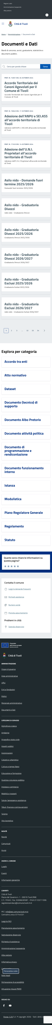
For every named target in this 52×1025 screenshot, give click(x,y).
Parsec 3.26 (8, 1016)
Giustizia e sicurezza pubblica (12, 780)
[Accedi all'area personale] (47, 15)
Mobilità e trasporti (9, 793)
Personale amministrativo (11, 703)
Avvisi (3, 850)
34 (38, 330)
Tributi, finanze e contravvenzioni (14, 807)
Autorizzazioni (7, 753)
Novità (4, 836)
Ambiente (5, 732)
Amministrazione (14, 34)
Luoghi (4, 866)
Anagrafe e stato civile (10, 739)
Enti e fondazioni (8, 689)
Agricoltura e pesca (9, 726)
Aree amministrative (9, 676)
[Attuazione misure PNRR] (26, 645)
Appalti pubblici (7, 746)
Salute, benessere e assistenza (13, 800)
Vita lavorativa (7, 820)
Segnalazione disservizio (11, 934)
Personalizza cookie (11, 971)
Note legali (5, 975)
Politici (4, 696)
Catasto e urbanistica (9, 759)
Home (3, 34)
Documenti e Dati (8, 709)
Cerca (45, 66)
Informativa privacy (9, 961)
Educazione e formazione (11, 773)
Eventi (4, 873)
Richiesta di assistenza (10, 941)
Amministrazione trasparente (12, 7)
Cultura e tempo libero (10, 766)
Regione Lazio (8, 3)
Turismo (4, 813)
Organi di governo (8, 669)
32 (27, 330)
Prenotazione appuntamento (13, 928)
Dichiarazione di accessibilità (12, 982)
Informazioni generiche (10, 880)
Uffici (3, 682)
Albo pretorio (7, 11)
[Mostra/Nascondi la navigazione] (2, 23)
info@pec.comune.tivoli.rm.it (17, 911)
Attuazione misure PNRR (11, 988)
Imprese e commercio (10, 786)
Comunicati (5, 843)
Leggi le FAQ (6, 921)
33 (33, 330)
